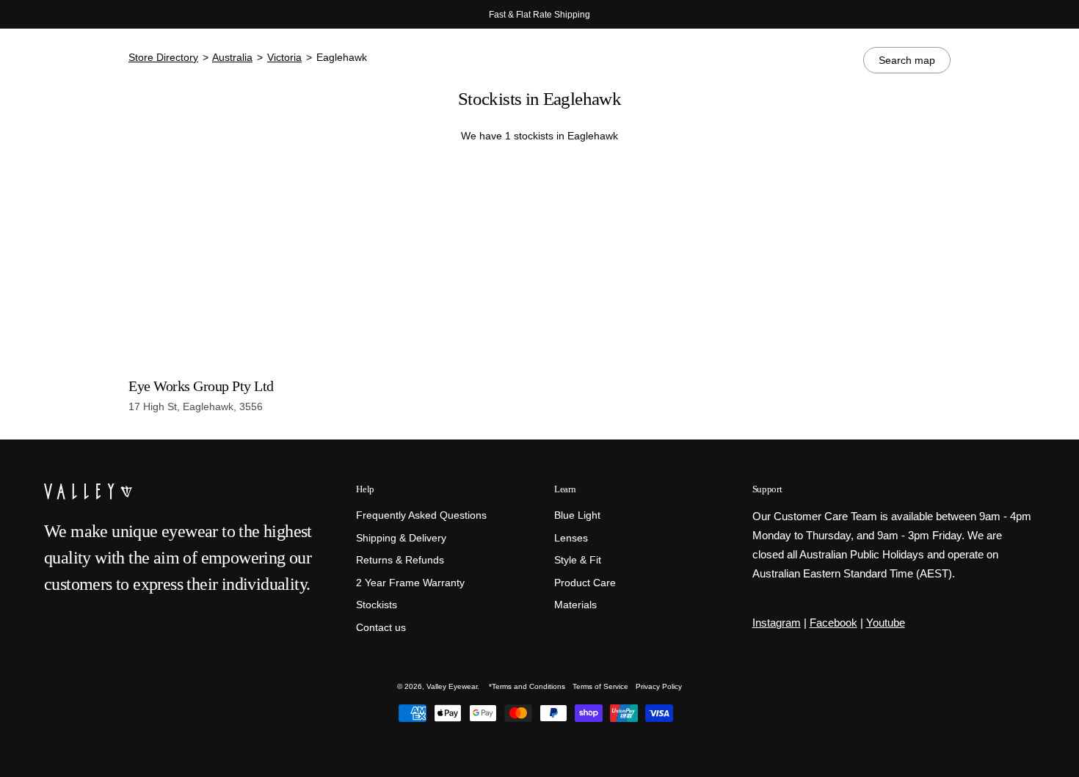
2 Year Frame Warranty (410, 582)
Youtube (885, 622)
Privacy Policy (659, 686)
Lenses (571, 537)
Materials (575, 604)
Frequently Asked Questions (421, 515)
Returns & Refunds (400, 560)
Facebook (833, 622)
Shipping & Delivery (401, 537)
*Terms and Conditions (527, 686)
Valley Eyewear (451, 686)
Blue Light (577, 515)
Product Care (585, 582)
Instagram (776, 622)
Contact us (381, 626)
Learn (564, 489)
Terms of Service (600, 686)
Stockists (376, 604)
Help (365, 489)
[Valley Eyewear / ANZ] (106, 66)
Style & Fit (577, 560)
